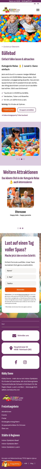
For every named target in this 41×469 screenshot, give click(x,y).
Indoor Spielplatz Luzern (11, 447)
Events (4, 415)
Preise (4, 418)
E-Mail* (10, 277)
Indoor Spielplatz (31, 379)
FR (38, 4)
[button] (17, 159)
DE (35, 4)
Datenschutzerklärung (23, 294)
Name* (9, 271)
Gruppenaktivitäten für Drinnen (13, 425)
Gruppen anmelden (26, 110)
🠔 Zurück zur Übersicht (10, 47)
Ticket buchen (8, 110)
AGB (25, 463)
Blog (31, 463)
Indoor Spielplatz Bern (10, 444)
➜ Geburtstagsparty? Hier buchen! (15, 115)
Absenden (20, 290)
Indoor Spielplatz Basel (10, 440)
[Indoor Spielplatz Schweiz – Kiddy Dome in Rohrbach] (11, 10)
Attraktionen (6, 412)
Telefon (10, 283)
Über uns (5, 428)
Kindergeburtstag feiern (11, 422)
